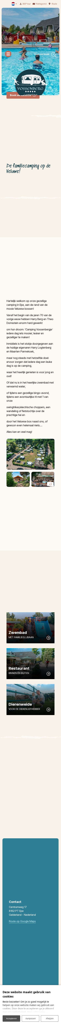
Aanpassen (31, 1018)
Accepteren (11, 1018)
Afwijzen (50, 1018)
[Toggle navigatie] (8, 54)
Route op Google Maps (22, 921)
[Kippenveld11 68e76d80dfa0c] (30, 454)
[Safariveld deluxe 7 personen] (18, 479)
